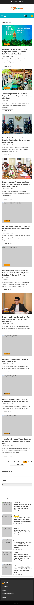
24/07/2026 (17, 574)
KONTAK (4, 590)
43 (11, 464)
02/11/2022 (6, 279)
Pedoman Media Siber (8, 593)
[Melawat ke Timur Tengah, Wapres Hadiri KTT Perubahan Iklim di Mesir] (17, 385)
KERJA (15, 565)
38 (18, 462)
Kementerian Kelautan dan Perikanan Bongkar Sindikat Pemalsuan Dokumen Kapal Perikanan (16, 140)
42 (31, 462)
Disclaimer (5, 586)
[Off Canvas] (2, 15)
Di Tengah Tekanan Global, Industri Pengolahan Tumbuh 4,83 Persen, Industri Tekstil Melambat (14, 51)
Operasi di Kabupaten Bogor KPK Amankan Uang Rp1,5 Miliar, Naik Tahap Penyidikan (22, 519)
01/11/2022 (6, 324)
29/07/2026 (17, 562)
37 (14, 462)
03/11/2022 (6, 189)
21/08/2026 (17, 523)
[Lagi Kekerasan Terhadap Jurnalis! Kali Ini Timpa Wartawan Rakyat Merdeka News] (17, 212)
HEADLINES (7, 44)
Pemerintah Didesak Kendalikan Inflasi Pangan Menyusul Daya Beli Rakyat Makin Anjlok (16, 319)
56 (18, 464)
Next (22, 464)
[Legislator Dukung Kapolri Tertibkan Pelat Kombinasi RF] (17, 345)
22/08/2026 (17, 512)
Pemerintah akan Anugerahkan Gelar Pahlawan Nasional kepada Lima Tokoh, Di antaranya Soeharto (16, 184)
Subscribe (32, 16)
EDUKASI (16, 552)
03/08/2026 (17, 549)
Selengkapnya (8, 66)
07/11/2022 (6, 144)
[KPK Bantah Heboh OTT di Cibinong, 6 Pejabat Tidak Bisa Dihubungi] (7, 532)
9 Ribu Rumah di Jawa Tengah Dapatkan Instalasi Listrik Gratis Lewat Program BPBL (16, 441)
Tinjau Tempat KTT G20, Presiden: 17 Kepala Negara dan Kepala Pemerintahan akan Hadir (17, 96)
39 (21, 462)
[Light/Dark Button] (25, 16)
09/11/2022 (6, 56)
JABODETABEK (17, 502)
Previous (4, 462)
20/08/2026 (17, 536)
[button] (5, 15)
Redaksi (4, 597)
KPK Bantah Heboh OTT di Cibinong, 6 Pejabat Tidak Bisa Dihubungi (22, 532)
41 (28, 462)
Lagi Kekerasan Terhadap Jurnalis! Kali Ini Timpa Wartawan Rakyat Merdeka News (16, 228)
